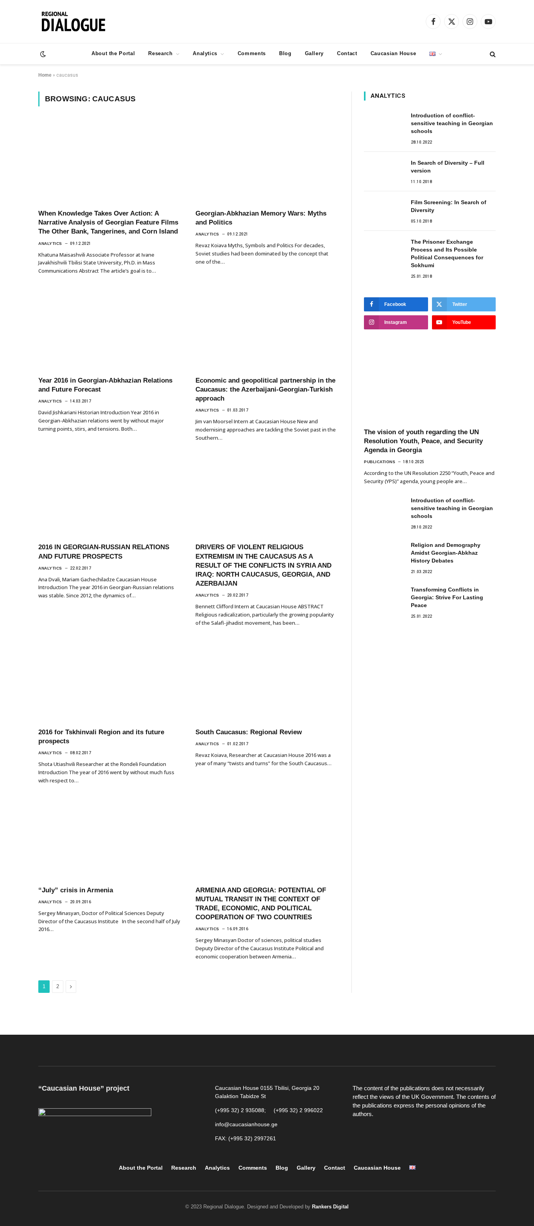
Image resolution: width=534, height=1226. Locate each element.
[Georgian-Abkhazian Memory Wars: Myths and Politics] (267, 162)
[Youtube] (378, 1134)
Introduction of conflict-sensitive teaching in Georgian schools (452, 123)
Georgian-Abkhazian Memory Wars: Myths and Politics (260, 218)
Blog (285, 53)
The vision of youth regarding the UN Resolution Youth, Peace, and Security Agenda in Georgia (423, 441)
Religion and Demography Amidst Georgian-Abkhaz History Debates (445, 553)
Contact (347, 53)
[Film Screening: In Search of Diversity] (384, 211)
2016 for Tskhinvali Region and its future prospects (101, 736)
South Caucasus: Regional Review (248, 732)
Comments (252, 53)
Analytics (205, 53)
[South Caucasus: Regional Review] (267, 681)
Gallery (314, 53)
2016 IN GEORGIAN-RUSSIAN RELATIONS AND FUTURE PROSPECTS (103, 551)
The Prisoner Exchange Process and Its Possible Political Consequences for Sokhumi (447, 253)
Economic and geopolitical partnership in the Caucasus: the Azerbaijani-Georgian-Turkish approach (265, 389)
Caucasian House (393, 53)
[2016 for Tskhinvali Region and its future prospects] (109, 681)
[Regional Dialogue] (73, 21)
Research (160, 53)
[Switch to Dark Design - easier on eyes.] (42, 54)
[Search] (492, 54)
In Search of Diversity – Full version (447, 167)
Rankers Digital (330, 1207)
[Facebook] (360, 1134)
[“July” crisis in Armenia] (109, 839)
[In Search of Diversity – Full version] (384, 171)
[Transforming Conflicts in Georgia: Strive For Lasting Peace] (384, 598)
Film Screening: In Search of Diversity (448, 206)
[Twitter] (413, 1134)
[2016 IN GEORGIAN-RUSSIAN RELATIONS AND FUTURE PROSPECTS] (109, 496)
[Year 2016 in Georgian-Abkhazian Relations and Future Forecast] (109, 329)
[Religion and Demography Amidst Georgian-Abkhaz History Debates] (384, 553)
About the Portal (113, 53)
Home (45, 75)
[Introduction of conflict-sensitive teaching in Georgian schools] (384, 124)
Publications (379, 462)
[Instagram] (395, 1134)
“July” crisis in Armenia (75, 890)
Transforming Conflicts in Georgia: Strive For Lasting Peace (447, 597)
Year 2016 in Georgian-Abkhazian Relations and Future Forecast (105, 385)
